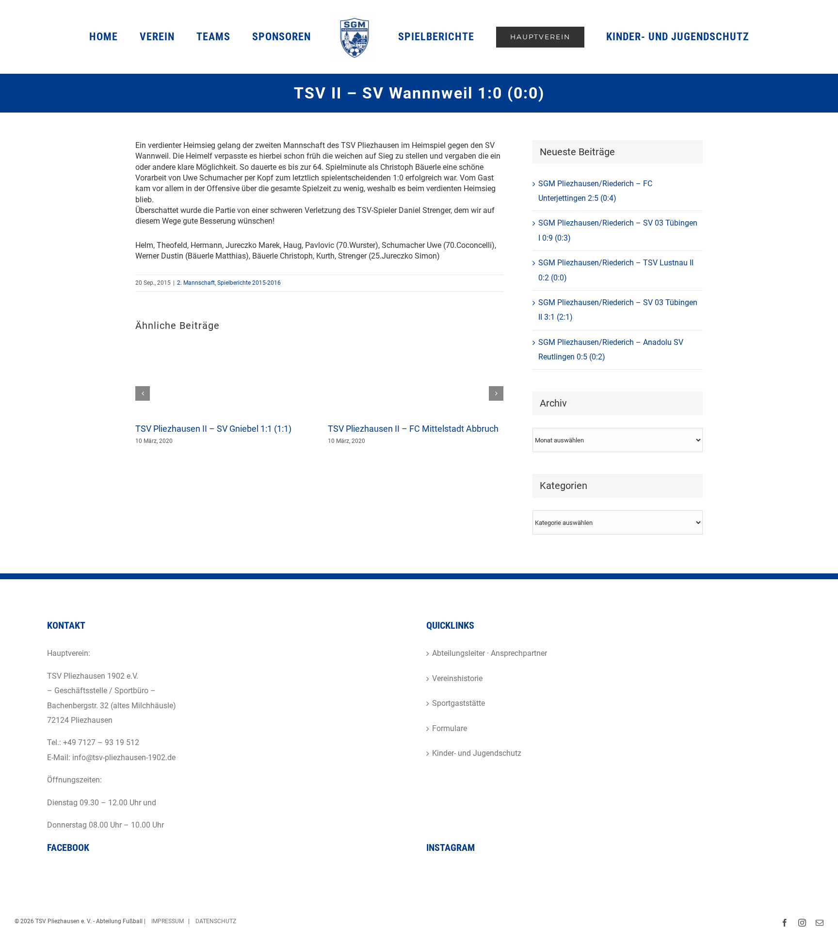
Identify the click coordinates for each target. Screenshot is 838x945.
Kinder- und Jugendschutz (476, 753)
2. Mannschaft (196, 282)
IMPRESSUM (167, 921)
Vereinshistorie (457, 678)
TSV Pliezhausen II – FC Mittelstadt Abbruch (413, 429)
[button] (142, 393)
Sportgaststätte (458, 703)
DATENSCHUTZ (215, 921)
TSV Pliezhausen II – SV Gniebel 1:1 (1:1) (213, 429)
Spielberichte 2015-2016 (249, 282)
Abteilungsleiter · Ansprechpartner (489, 653)
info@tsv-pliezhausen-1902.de (124, 757)
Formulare (449, 728)
